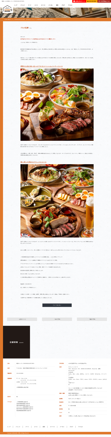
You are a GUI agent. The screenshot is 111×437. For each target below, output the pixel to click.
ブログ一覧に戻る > (57, 305)
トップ (15, 5)
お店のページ (22, 319)
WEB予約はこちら (105, 1)
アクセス (70, 5)
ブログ (63, 5)
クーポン (51, 5)
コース (36, 5)
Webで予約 (57, 319)
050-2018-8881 (92, 1)
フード (29, 5)
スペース (43, 5)
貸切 (57, 5)
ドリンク (22, 5)
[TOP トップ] (7, 8)
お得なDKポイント (79, 1)
